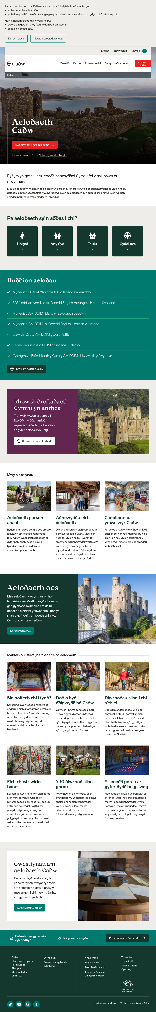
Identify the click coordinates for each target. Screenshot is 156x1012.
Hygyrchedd (91, 957)
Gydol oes (128, 244)
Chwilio (135, 51)
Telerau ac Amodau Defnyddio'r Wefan (95, 974)
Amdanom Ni (93, 63)
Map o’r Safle (92, 962)
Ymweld (64, 63)
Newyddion (120, 50)
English (105, 50)
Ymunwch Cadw (143, 63)
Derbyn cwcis (16, 38)
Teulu (92, 244)
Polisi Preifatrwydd (95, 967)
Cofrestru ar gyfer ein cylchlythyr (55, 964)
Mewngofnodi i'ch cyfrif (53, 155)
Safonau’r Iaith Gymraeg (129, 967)
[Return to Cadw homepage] (16, 63)
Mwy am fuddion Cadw (29, 368)
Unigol (22, 244)
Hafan (10, 75)
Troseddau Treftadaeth (127, 959)
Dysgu (77, 63)
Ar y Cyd (57, 244)
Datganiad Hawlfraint (106, 1003)
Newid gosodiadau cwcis (48, 38)
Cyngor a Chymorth (117, 63)
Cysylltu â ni (50, 957)
